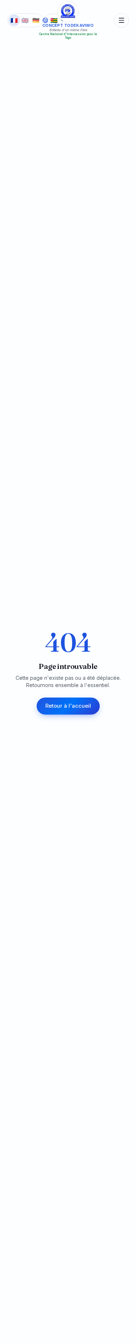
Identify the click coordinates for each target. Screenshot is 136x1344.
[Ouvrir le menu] (121, 20)
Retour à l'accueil (68, 706)
